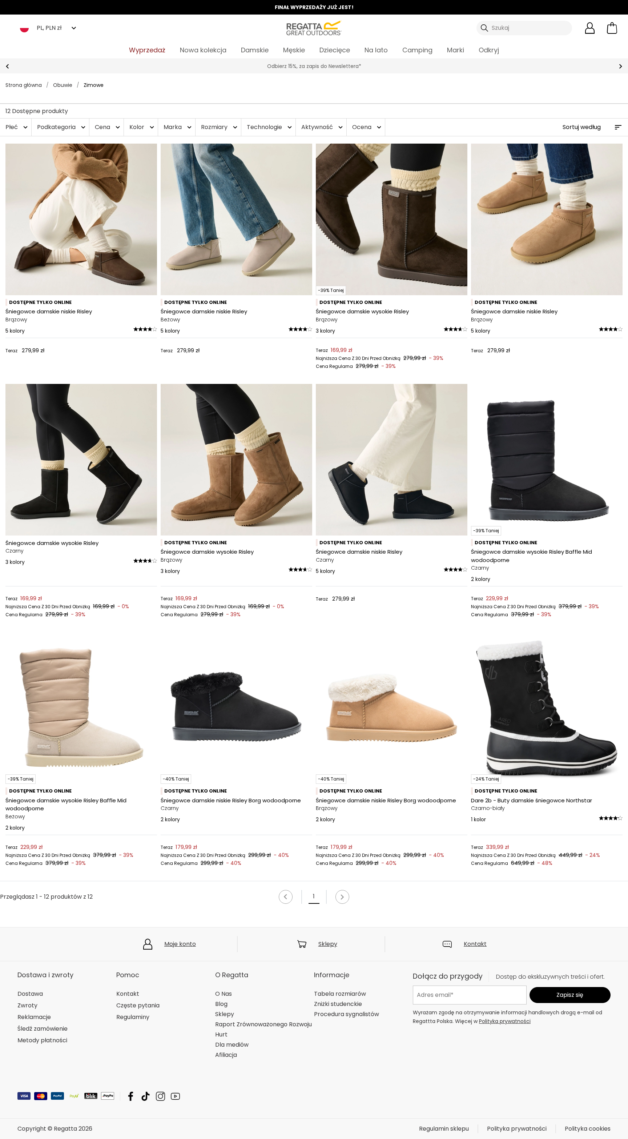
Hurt (221, 1034)
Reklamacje (34, 1017)
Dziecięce (334, 50)
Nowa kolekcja (203, 50)
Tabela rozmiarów (340, 994)
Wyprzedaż (147, 50)
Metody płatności (42, 1040)
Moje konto (180, 944)
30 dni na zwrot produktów (314, 66)
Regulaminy (132, 1017)
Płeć (17, 127)
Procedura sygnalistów (346, 1014)
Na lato (376, 50)
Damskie (255, 50)
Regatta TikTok (145, 1096)
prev (7, 66)
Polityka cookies (588, 1128)
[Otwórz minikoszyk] (612, 28)
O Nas (223, 994)
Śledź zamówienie (42, 1028)
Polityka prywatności (505, 1021)
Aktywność (323, 127)
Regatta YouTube (175, 1096)
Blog (221, 1004)
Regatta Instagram (160, 1096)
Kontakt (475, 944)
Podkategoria (62, 127)
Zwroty (27, 1005)
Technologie (270, 127)
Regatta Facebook (130, 1096)
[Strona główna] (314, 27)
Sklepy (327, 944)
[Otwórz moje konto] (590, 28)
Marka (178, 127)
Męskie (294, 50)
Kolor (142, 127)
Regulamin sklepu (444, 1128)
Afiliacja (226, 1055)
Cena (108, 127)
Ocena (367, 127)
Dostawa (30, 994)
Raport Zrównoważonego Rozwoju (263, 1024)
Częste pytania (138, 1005)
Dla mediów (232, 1044)
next (620, 66)
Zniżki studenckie (338, 1004)
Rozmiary (220, 127)
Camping (417, 50)
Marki (455, 50)
